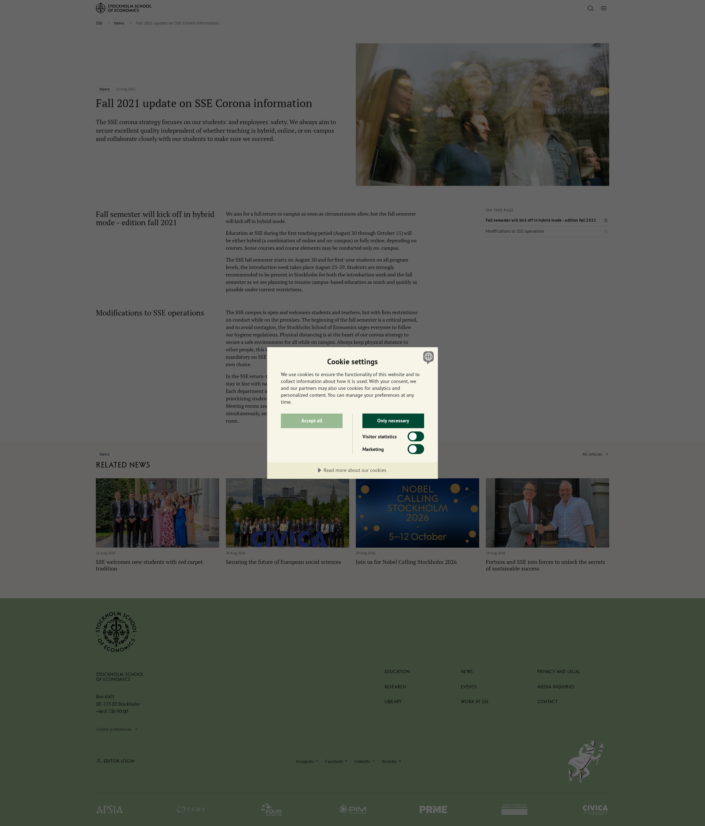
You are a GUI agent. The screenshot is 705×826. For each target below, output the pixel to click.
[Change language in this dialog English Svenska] (427, 357)
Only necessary (393, 420)
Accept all (311, 420)
